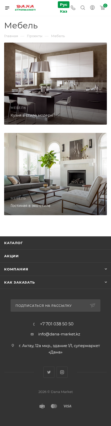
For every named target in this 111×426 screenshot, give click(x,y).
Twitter (48, 372)
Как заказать (19, 282)
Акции (11, 256)
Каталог (13, 243)
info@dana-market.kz (59, 334)
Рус (63, 4)
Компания (16, 269)
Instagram (62, 372)
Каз (63, 11)
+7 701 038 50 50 (57, 324)
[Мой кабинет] (92, 8)
